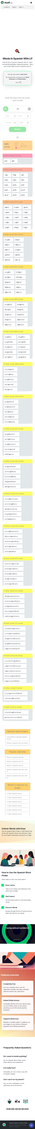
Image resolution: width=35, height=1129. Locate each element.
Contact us (17, 1126)
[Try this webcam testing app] (17, 934)
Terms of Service (14, 1123)
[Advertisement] (17, 27)
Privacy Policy (22, 79)
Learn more (23, 74)
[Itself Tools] (17, 1105)
